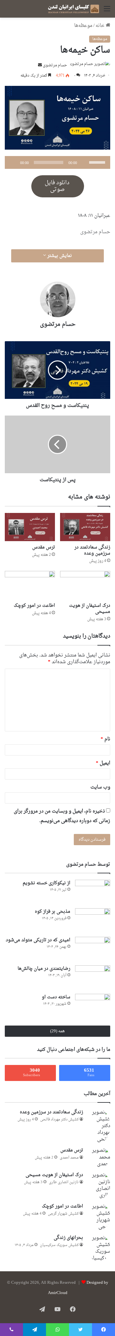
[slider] (98, 162)
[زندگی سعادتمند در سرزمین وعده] (85, 527)
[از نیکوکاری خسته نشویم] (92, 892)
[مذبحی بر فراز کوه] (92, 920)
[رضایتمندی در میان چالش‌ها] (92, 977)
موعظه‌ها (83, 25)
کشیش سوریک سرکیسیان (59, 1245)
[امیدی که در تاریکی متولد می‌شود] (92, 949)
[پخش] (13, 162)
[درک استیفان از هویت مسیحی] (85, 585)
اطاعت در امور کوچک (34, 605)
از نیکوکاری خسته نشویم (46, 883)
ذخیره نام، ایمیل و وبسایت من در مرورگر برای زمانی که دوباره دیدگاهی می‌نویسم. (62, 816)
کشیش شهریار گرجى (63, 1213)
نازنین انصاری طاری (64, 1182)
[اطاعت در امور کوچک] (30, 585)
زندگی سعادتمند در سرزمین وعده (92, 550)
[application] (57, 162)
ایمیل (103, 763)
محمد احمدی (69, 1157)
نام (105, 739)
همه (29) (57, 1031)
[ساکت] (84, 162)
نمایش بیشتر (59, 256)
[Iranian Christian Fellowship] (73, 8)
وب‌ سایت (100, 787)
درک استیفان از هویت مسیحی (89, 608)
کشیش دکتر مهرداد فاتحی (59, 1119)
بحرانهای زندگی (68, 1237)
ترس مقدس (43, 547)
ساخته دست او (56, 997)
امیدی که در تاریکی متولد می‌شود (38, 940)
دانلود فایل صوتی (58, 186)
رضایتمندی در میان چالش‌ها (44, 968)
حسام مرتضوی (55, 65)
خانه (101, 25)
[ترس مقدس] (30, 527)
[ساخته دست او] (92, 1006)
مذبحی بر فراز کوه (52, 911)
